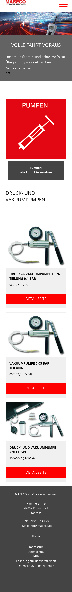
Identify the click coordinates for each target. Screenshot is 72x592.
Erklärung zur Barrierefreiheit (36, 561)
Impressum (36, 547)
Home (36, 536)
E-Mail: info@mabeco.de (36, 526)
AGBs (35, 556)
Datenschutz (36, 552)
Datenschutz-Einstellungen (36, 566)
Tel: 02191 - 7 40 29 (36, 521)
